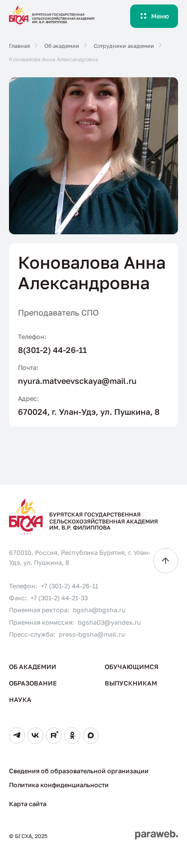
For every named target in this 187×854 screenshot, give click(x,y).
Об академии (32, 667)
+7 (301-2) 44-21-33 (59, 598)
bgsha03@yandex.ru (109, 622)
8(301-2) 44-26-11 (52, 350)
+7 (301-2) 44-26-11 (69, 586)
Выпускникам (131, 683)
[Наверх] (165, 560)
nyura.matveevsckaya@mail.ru (77, 381)
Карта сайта (27, 804)
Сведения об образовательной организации (79, 771)
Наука (20, 699)
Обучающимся (132, 667)
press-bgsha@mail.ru (92, 634)
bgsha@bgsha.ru (99, 610)
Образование (33, 683)
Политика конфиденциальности (59, 785)
